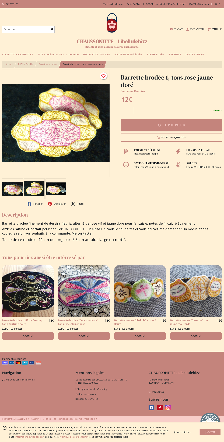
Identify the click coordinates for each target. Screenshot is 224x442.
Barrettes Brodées (133, 91)
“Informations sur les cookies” (29, 436)
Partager (37, 203)
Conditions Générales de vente (19, 379)
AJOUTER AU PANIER (171, 125)
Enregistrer (59, 203)
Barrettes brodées (48, 64)
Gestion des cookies (85, 394)
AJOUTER (28, 335)
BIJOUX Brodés (25, 64)
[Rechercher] (52, 29)
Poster (80, 203)
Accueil (9, 64)
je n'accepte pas (182, 432)
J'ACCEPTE (210, 432)
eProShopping (89, 418)
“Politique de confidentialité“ (74, 436)
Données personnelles (86, 398)
